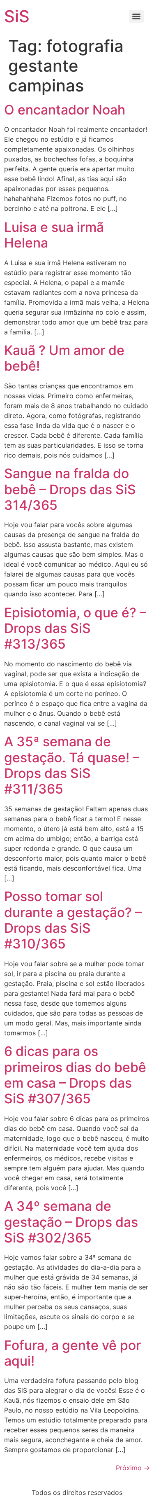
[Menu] (136, 16)
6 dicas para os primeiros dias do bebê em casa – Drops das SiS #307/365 (75, 1075)
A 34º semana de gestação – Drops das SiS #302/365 (71, 1222)
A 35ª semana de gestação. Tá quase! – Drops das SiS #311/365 (71, 765)
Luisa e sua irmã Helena (54, 235)
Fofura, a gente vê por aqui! (72, 1353)
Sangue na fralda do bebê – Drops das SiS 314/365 (70, 489)
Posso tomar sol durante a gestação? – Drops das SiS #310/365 (73, 920)
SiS (17, 16)
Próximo (133, 1468)
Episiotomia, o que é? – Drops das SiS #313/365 (75, 628)
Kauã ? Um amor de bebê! (64, 358)
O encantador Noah (64, 110)
